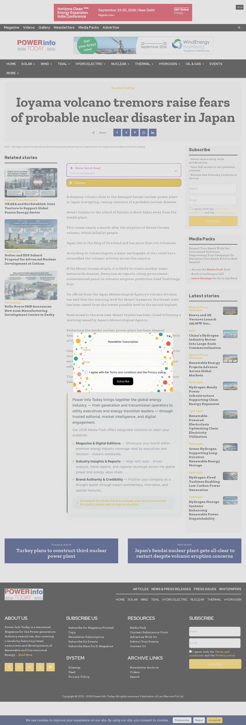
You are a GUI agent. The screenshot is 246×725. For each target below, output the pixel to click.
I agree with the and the (126, 372)
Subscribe (123, 381)
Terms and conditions (123, 372)
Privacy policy (156, 372)
